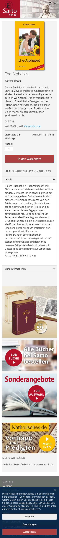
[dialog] (29, 512)
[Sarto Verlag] (10, 9)
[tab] (29, 179)
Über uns (8, 481)
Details (8, 179)
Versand (7, 486)
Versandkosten (32, 126)
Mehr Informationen (15, 268)
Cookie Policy (25, 502)
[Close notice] (55, 490)
